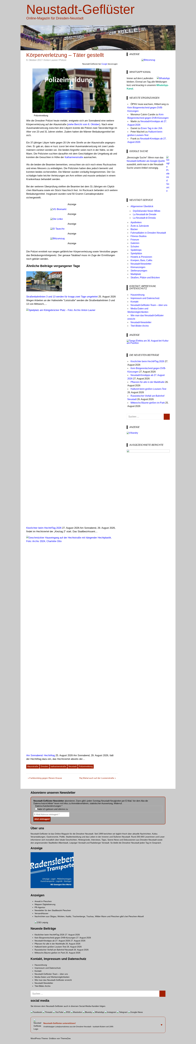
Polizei (62, 60)
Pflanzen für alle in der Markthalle (148, 382)
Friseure (135, 239)
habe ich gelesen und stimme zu (52, 809)
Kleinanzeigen (138, 267)
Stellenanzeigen (139, 270)
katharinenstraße (58, 766)
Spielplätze (136, 253)
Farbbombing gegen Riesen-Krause (45, 778)
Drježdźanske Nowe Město (146, 211)
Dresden (44, 766)
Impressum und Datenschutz (145, 298)
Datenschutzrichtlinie (43, 803)
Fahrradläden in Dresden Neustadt (148, 233)
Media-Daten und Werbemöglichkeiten (52, 977)
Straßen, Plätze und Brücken (145, 277)
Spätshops (136, 250)
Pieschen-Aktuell (136, 916)
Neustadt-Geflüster (80, 9)
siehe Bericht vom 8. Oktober (83, 124)
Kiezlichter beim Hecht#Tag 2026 (147, 361)
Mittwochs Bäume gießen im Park (148, 402)
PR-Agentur (40, 907)
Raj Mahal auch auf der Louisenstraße (96, 778)
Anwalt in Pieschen (43, 901)
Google (104, 64)
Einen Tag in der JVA (151, 128)
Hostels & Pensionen (141, 257)
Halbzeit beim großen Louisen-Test (148, 389)
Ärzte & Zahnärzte (140, 226)
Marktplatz (136, 274)
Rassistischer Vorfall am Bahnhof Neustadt (54, 950)
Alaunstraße (32, 766)
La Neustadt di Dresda (144, 218)
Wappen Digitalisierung (45, 904)
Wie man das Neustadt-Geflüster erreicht (53, 980)
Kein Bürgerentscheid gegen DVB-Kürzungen (55, 937)
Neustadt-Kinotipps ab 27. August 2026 (52, 940)
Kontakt (134, 301)
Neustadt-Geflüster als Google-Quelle (146, 161)
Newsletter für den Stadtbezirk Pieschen (53, 910)
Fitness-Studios (138, 236)
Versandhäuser (41, 913)
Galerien (135, 243)
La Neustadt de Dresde (144, 214)
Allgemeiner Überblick (142, 206)
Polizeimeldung (86, 766)
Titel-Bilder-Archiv (140, 326)
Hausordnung (137, 295)
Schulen (135, 246)
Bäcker (134, 229)
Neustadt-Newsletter (141, 264)
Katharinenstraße (74, 157)
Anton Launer (51, 60)
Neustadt (72, 766)
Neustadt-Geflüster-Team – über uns (149, 305)
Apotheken (136, 222)
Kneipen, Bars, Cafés (141, 260)
